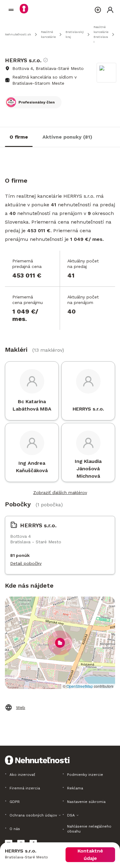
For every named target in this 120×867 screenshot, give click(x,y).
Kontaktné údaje (90, 854)
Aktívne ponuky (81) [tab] (67, 137)
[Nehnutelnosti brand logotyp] (11, 10)
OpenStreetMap (79, 686)
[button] (60, 642)
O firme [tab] (19, 137)
